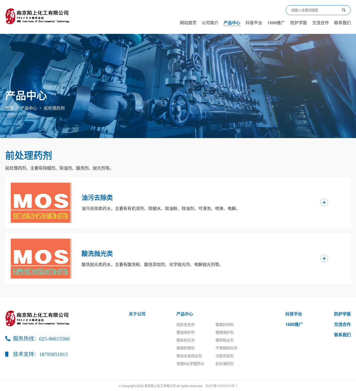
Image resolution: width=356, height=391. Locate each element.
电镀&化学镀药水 (190, 363)
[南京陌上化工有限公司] (38, 15)
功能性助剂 (225, 355)
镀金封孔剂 (185, 340)
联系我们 (342, 23)
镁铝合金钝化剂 (189, 355)
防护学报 (298, 23)
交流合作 (320, 23)
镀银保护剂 (225, 332)
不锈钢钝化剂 (226, 347)
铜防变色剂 (185, 324)
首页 (9, 108)
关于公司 (137, 314)
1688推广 (276, 23)
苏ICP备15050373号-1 (221, 385)
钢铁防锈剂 (185, 347)
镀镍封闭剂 (225, 324)
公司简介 (210, 23)
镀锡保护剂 (185, 332)
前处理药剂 (54, 108)
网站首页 (188, 23)
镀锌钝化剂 (225, 340)
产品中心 (232, 23)
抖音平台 (253, 23)
